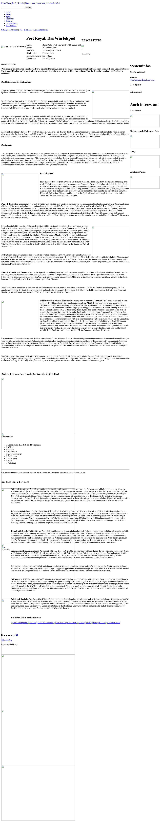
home (8, 12)
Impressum (40, 3)
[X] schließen (6, 640)
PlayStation (13, 30)
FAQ (14, 3)
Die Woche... (11, 25)
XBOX (4, 30)
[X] (16, 635)
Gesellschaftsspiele (40, 30)
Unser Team (6, 3)
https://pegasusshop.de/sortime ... (143, 80)
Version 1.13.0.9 (53, 3)
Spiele (8, 16)
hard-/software (11, 23)
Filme (8, 14)
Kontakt (20, 3)
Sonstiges (10, 19)
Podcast (9, 21)
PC (21, 30)
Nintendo (28, 30)
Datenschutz (30, 3)
